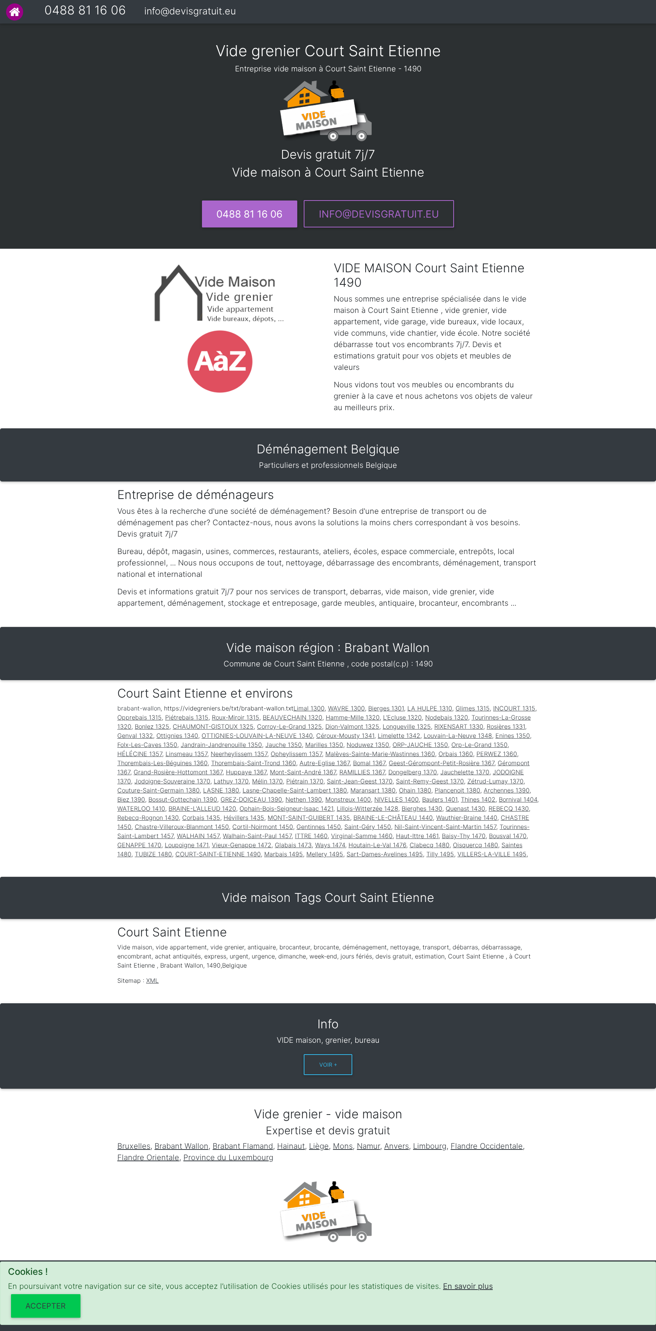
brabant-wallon (139, 708)
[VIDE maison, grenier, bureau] (14, 12)
